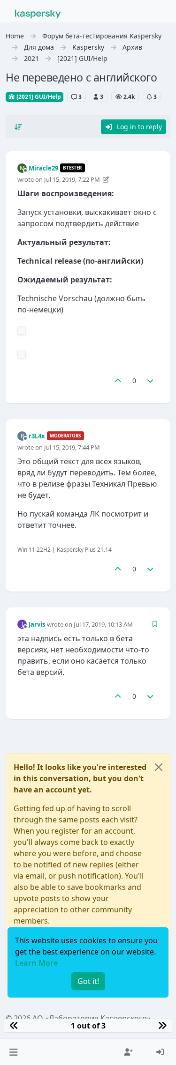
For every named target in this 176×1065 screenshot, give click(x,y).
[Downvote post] (150, 380)
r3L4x (37, 436)
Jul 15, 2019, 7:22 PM (72, 179)
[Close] (158, 767)
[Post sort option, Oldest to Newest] (18, 127)
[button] (13, 1052)
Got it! (88, 981)
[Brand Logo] (38, 13)
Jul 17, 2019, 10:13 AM (103, 624)
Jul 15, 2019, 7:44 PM (72, 447)
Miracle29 (43, 168)
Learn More (36, 963)
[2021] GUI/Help (38, 97)
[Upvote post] (117, 380)
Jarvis (37, 624)
